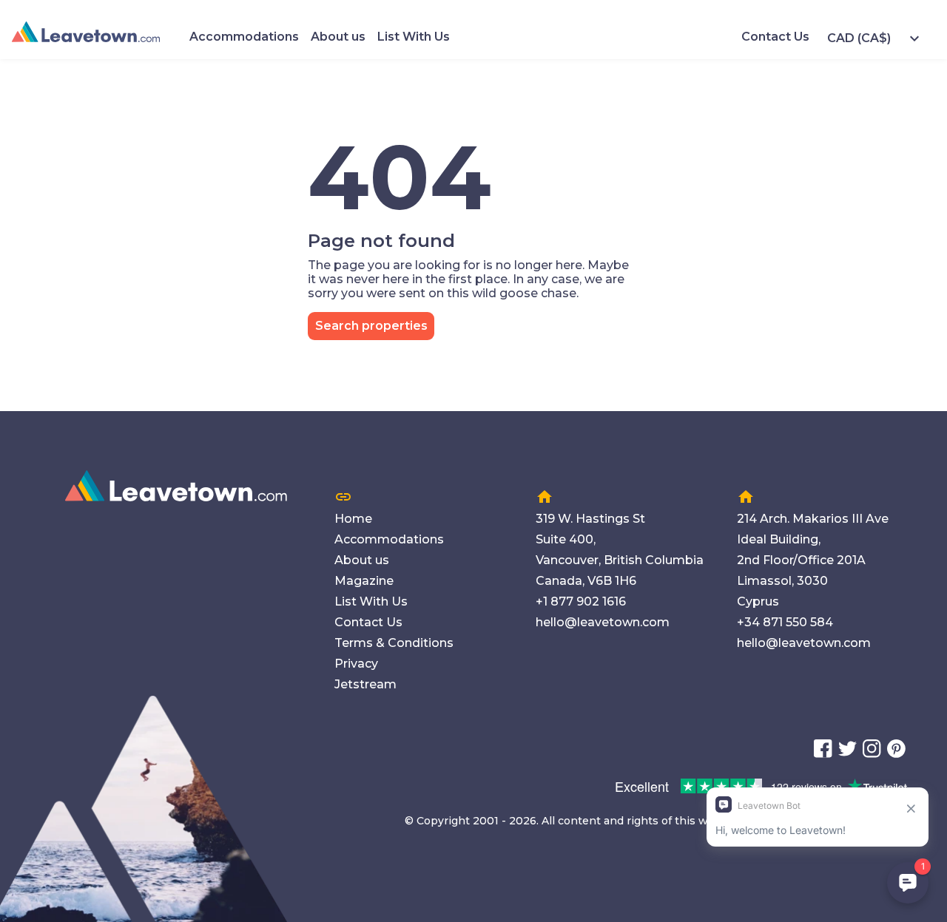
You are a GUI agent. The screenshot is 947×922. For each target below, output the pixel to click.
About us (338, 37)
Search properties (371, 326)
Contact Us (775, 37)
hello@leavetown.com (603, 622)
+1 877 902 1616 (581, 601)
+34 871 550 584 (785, 622)
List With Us (413, 37)
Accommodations (244, 37)
